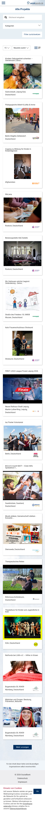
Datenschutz (22, 778)
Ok (37, 791)
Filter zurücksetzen (32, 34)
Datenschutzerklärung (18, 809)
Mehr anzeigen (22, 747)
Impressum (22, 782)
